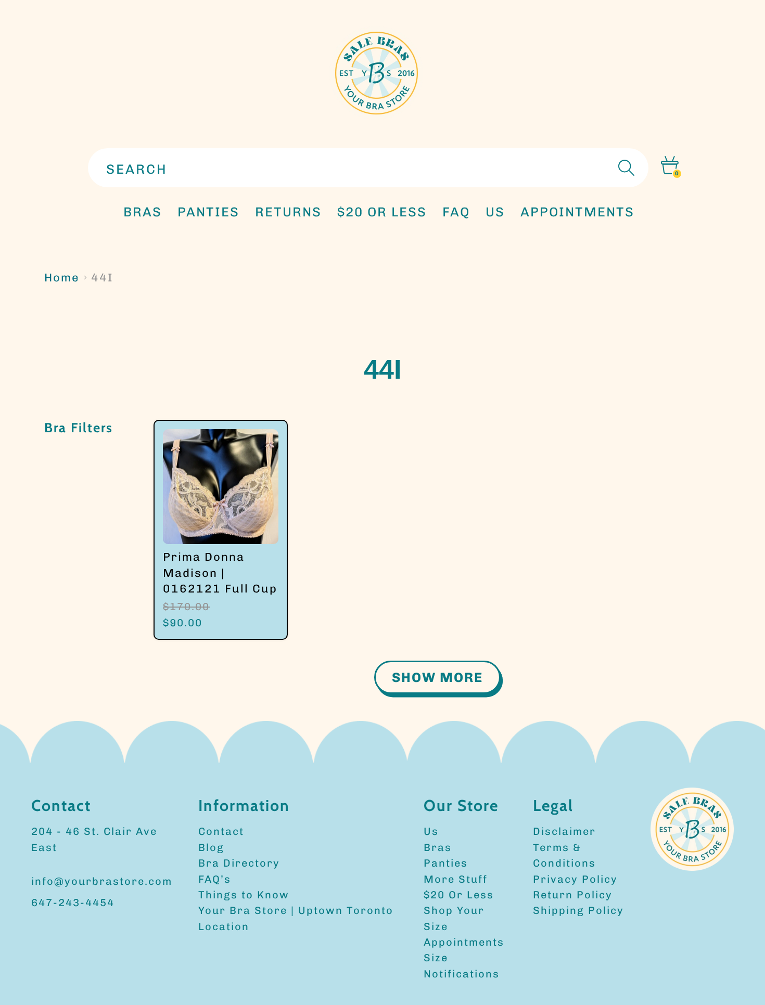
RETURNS (288, 212)
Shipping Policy (578, 910)
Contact (221, 831)
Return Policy (573, 894)
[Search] (625, 167)
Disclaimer (564, 831)
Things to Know (243, 894)
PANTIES (208, 212)
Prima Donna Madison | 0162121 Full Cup (220, 573)
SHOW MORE (437, 677)
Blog (211, 847)
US (495, 212)
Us (431, 831)
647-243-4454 (72, 902)
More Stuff (456, 879)
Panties (446, 863)
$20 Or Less (459, 894)
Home (62, 277)
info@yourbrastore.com (101, 881)
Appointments (464, 942)
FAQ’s (214, 879)
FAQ (456, 212)
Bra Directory (239, 863)
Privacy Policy (575, 879)
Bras (142, 212)
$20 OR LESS (382, 212)
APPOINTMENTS (577, 212)
